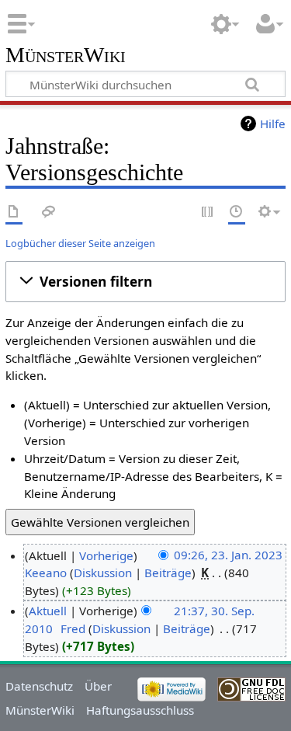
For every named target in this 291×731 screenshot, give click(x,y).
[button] (145, 281)
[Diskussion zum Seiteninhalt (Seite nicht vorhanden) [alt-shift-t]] (48, 212)
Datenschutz (39, 686)
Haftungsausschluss (140, 710)
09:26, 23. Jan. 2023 (228, 555)
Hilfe (273, 123)
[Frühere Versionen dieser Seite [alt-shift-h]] (236, 212)
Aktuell (48, 610)
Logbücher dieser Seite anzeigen (80, 243)
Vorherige (106, 555)
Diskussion (103, 572)
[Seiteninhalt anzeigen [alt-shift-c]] (14, 212)
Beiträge (168, 572)
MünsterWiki (65, 55)
